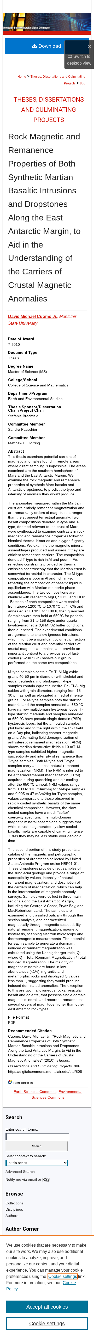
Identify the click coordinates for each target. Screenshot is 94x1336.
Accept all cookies (47, 1307)
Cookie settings (62, 1276)
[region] (47, 1285)
